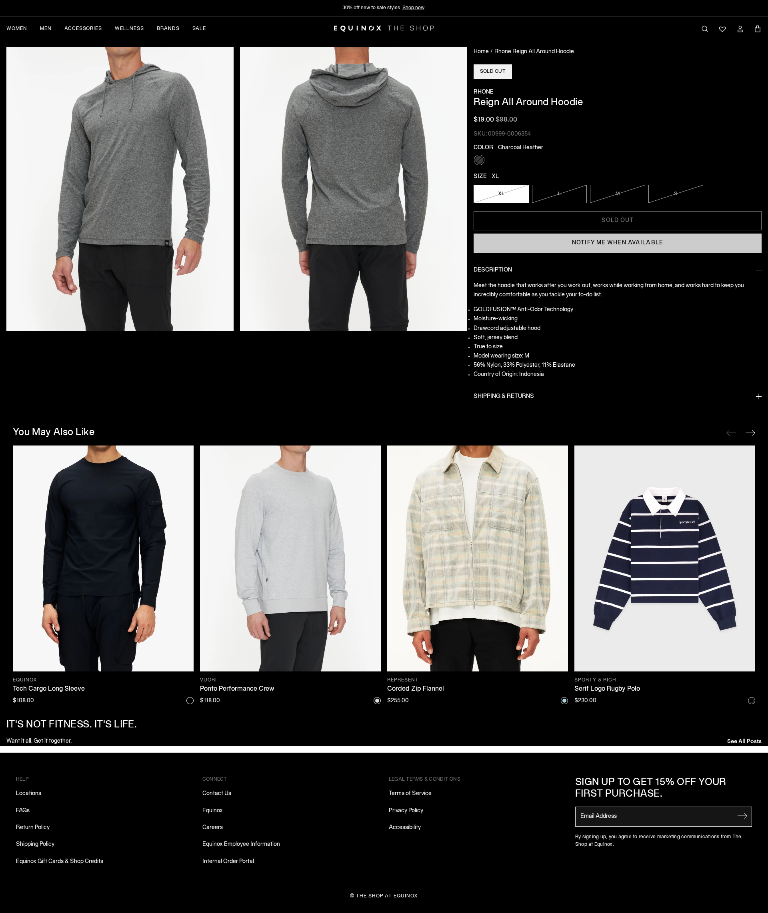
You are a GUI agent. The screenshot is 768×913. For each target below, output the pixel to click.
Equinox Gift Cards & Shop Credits (59, 861)
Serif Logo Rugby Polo (607, 689)
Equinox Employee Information (241, 844)
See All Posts (744, 740)
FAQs (23, 810)
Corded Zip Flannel (415, 689)
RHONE (484, 92)
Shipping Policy (35, 844)
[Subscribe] (742, 816)
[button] (120, 189)
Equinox (212, 810)
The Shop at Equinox (387, 896)
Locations (28, 793)
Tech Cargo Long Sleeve (49, 689)
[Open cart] (758, 29)
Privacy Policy (406, 810)
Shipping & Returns (504, 396)
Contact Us (216, 793)
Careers (212, 827)
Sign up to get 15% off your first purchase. (650, 788)
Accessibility (405, 827)
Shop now (413, 8)
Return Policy (33, 827)
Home (481, 51)
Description (493, 270)
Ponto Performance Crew (237, 689)
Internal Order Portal (228, 861)
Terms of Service (410, 793)
